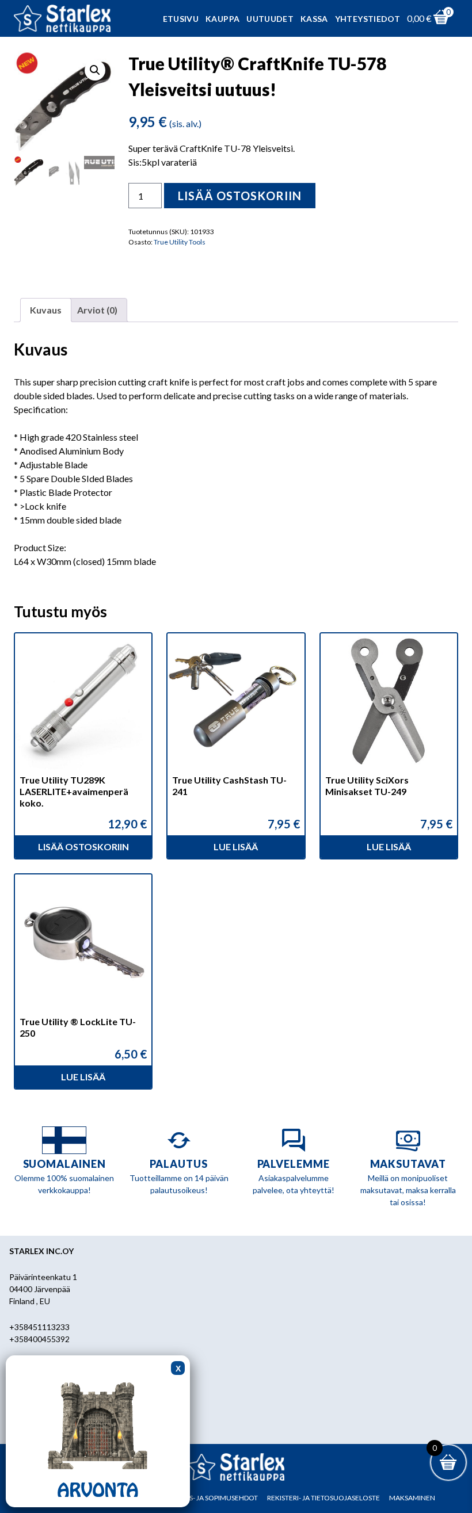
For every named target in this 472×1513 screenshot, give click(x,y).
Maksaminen (412, 1497)
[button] (95, 70)
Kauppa (222, 19)
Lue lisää (236, 846)
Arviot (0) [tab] (97, 309)
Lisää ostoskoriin (240, 196)
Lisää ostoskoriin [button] (83, 846)
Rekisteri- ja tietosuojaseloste (323, 1497)
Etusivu (181, 19)
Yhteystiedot (367, 19)
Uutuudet (270, 19)
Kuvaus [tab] (46, 309)
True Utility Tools (179, 242)
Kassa (314, 19)
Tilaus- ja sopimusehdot (214, 1497)
